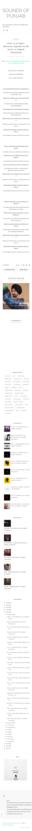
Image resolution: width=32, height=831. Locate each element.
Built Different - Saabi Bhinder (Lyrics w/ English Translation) (15, 544)
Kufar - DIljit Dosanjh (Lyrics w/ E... (15, 306)
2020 (7, 743)
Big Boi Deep (8, 381)
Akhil (14, 376)
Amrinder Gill (8, 378)
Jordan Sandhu (9, 390)
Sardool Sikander (18, 401)
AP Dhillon (7, 376)
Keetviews (25, 390)
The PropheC (8, 413)
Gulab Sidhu (8, 384)
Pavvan (16, 396)
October (9, 725)
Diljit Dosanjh (16, 381)
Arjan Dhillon (17, 378)
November (10, 722)
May (8, 732)
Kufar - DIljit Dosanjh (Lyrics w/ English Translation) (15, 573)
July (8, 729)
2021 (7, 612)
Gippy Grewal (25, 381)
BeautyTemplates (7, 825)
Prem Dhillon (23, 396)
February (9, 739)
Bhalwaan (16, 39)
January (9, 741)
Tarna (17, 410)
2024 (7, 605)
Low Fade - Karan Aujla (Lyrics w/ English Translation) (15, 529)
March (9, 736)
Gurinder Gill (25, 384)
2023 (7, 607)
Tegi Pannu (24, 410)
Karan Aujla (18, 390)
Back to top (25, 827)
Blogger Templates (8, 823)
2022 (7, 610)
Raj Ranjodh (8, 399)
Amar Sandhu (21, 376)
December (10, 614)
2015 (7, 748)
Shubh (26, 404)
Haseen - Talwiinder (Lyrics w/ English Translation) (14, 587)
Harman (7, 387)
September (10, 727)
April (8, 734)
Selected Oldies (9, 404)
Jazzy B (20, 387)
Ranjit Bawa (26, 399)
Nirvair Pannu (8, 396)
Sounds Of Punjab (16, 13)
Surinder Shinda (21, 407)
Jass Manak (14, 387)
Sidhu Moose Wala (9, 407)
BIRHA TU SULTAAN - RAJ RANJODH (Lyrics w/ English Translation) (18, 437)
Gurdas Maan (16, 384)
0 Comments (5, 264)
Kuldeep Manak (9, 393)
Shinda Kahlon (19, 404)
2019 (7, 746)
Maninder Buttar (19, 393)
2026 (7, 602)
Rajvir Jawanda (17, 399)
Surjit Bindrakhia (9, 410)
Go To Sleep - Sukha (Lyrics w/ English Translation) (15, 558)
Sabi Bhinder (8, 401)
